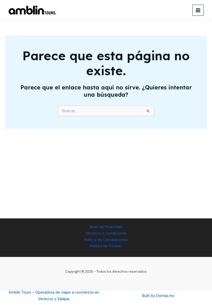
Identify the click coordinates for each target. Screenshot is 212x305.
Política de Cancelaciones (106, 239)
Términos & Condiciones (106, 233)
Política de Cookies (106, 245)
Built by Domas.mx (158, 295)
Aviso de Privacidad (106, 226)
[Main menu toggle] (198, 10)
